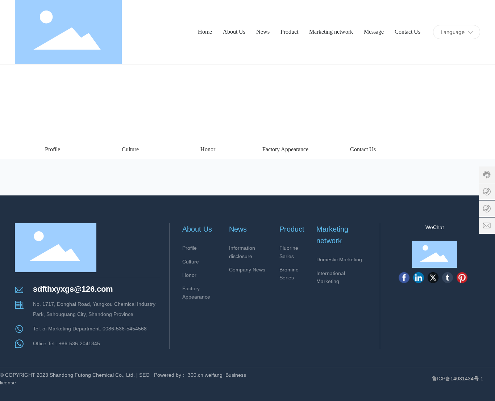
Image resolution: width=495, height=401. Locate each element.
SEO (144, 375)
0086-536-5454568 (125, 329)
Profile (52, 149)
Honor (207, 149)
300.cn (195, 375)
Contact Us (363, 149)
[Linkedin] (418, 277)
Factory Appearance (285, 149)
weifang (213, 375)
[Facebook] (404, 277)
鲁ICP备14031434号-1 (457, 378)
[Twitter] (433, 277)
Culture (130, 149)
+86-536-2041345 (79, 343)
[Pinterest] (462, 277)
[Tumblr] (447, 277)
